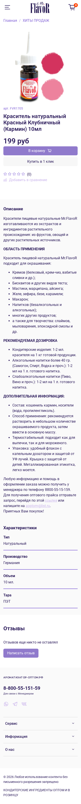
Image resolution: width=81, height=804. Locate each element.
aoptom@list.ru (38, 506)
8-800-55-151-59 (21, 688)
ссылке (51, 500)
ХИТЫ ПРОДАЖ (36, 20)
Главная (10, 20)
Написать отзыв (21, 653)
